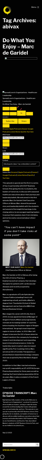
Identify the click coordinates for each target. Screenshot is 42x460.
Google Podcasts (9, 175)
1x (21, 113)
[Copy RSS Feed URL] (6, 141)
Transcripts (7, 388)
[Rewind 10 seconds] (13, 113)
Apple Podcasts (15, 129)
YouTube (30, 132)
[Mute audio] (6, 113)
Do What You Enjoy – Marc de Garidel (19, 46)
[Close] (6, 125)
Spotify (24, 132)
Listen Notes (15, 132)
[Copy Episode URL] (6, 157)
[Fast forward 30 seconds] (29, 113)
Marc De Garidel (27, 267)
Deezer (25, 129)
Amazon (6, 129)
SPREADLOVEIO (9, 450)
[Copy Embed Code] (6, 169)
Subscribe (10, 121)
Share (24, 121)
